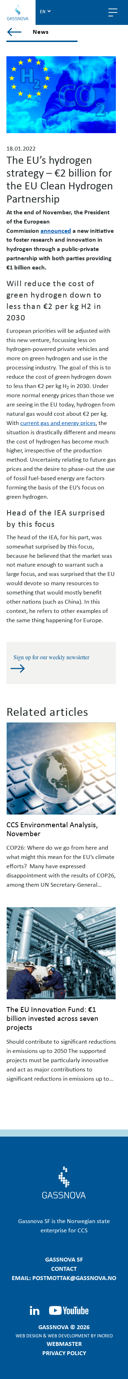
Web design (29, 1335)
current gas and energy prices (58, 422)
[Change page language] (45, 11)
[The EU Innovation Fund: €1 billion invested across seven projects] (61, 953)
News (41, 31)
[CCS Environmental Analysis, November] (61, 768)
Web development (69, 1335)
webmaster (64, 1343)
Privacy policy (64, 1352)
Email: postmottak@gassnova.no (64, 1277)
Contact (64, 1268)
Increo (105, 1335)
